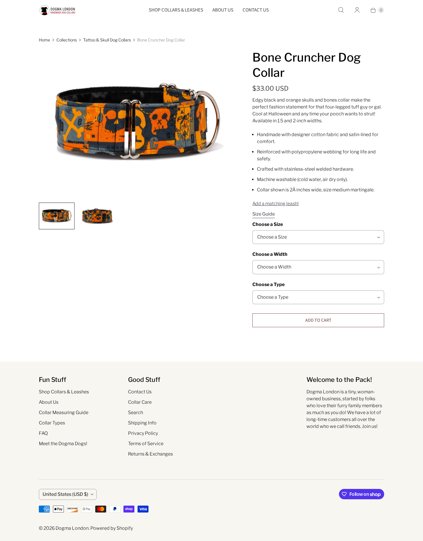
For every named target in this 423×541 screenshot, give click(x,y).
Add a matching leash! (275, 203)
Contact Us (256, 10)
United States (65, 494)
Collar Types (52, 423)
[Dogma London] (57, 10)
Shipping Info (142, 423)
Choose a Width (269, 254)
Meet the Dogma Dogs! (63, 443)
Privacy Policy (143, 433)
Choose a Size (267, 224)
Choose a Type (268, 284)
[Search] (341, 10)
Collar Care (140, 402)
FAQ (43, 433)
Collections (66, 39)
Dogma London (72, 528)
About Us (222, 10)
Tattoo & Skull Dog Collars (107, 39)
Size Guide (263, 214)
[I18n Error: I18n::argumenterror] (97, 216)
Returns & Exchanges (150, 454)
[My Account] (357, 10)
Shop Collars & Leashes (176, 10)
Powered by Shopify (111, 528)
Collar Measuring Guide (63, 412)
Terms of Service (145, 443)
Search (135, 412)
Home (44, 39)
